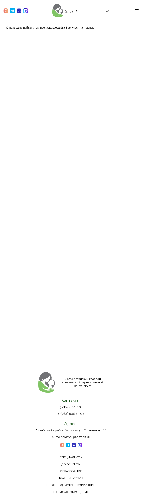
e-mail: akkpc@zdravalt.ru (71, 437)
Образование (71, 471)
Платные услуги (71, 478)
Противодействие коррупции (71, 485)
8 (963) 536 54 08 (71, 413)
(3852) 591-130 (71, 407)
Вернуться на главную (80, 27)
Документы (71, 464)
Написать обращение (71, 492)
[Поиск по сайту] (107, 11)
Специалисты (71, 457)
